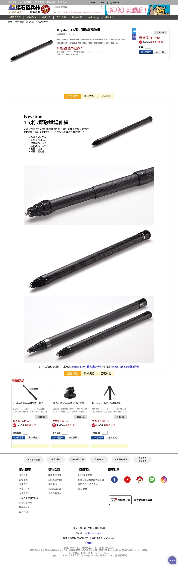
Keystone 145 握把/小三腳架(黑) (106, 403)
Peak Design (93, 17)
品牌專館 (109, 17)
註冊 (93, 2)
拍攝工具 (46, 17)
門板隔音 (86, 12)
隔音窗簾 (78, 12)
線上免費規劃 (26, 2)
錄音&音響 (77, 17)
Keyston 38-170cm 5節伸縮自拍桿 (28, 403)
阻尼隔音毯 (96, 12)
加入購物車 (146, 52)
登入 (103, 2)
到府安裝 (62, 2)
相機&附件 (31, 17)
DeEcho (69, 12)
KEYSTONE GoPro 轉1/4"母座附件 (68, 403)
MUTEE (62, 12)
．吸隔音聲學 (14, 17)
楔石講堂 (12, 2)
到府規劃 (39, 2)
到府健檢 (51, 2)
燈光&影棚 (61, 17)
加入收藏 (160, 52)
